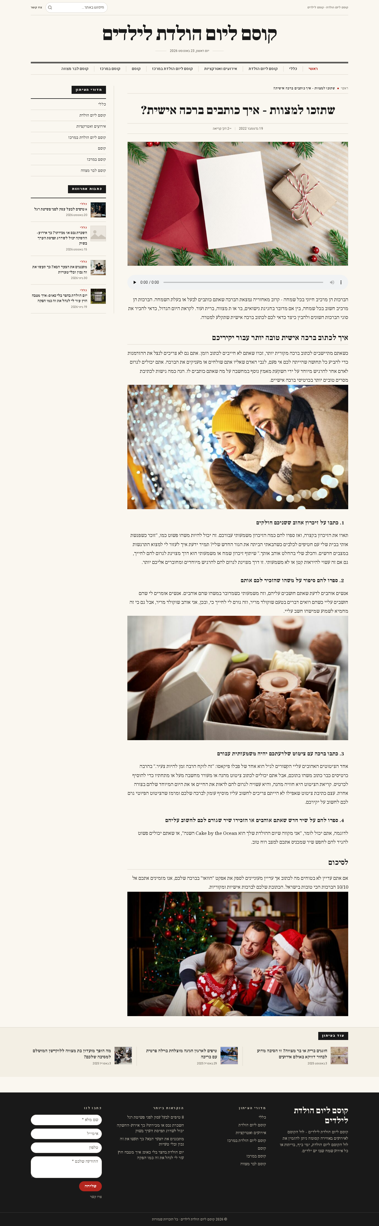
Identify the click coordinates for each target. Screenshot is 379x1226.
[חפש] (50, 7)
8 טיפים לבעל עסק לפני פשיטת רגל (155, 1117)
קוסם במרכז (110, 69)
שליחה (90, 1186)
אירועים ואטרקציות (220, 69)
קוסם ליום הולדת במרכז (172, 69)
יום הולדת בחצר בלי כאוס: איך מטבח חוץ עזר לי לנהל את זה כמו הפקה (151, 1155)
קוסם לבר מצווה (75, 69)
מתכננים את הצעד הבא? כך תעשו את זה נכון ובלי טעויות (152, 1142)
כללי (293, 69)
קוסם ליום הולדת (263, 69)
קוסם (136, 69)
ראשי (313, 69)
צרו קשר (36, 7)
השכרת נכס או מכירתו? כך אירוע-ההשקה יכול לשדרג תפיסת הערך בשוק (150, 1128)
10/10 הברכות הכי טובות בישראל (316, 887)
